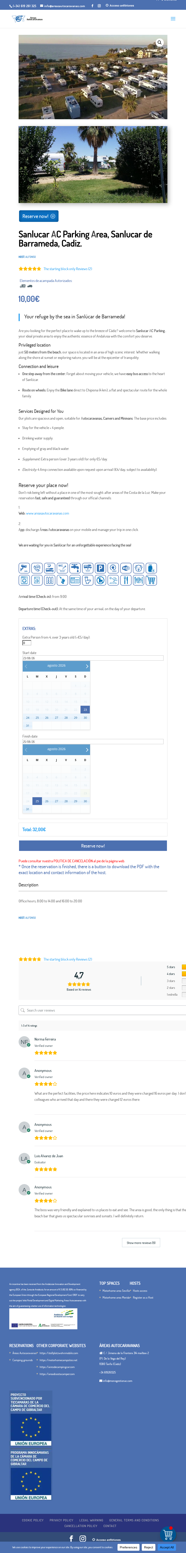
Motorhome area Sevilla (116, 1290)
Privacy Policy (61, 1520)
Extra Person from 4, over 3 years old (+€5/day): (56, 637)
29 (75, 718)
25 (37, 718)
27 (56, 718)
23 (85, 710)
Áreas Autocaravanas (24, 1353)
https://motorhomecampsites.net (58, 1360)
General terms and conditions (134, 1520)
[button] (160, 42)
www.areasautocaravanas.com (47, 513)
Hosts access (140, 1290)
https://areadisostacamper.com (57, 1374)
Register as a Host (143, 1297)
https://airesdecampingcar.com (57, 1367)
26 (46, 718)
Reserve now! (35, 216)
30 (85, 718)
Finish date (29, 736)
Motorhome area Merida (116, 1297)
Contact (110, 1526)
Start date (29, 652)
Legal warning (91, 1520)
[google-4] (93, 201)
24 (27, 718)
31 (27, 725)
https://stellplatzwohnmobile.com (59, 1353)
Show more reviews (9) (141, 1243)
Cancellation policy (81, 1526)
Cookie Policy (33, 1520)
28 (66, 718)
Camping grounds (22, 1360)
